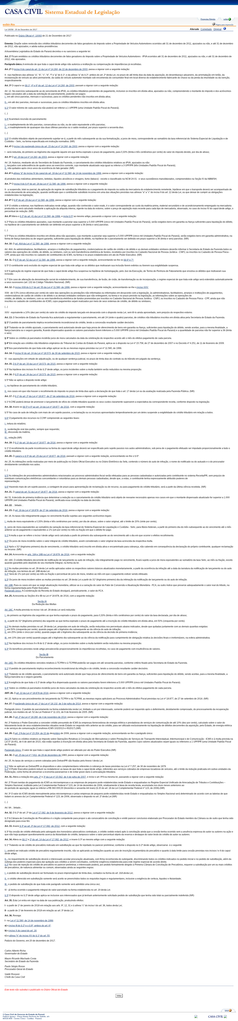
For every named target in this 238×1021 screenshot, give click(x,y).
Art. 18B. (9, 585)
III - (6, 432)
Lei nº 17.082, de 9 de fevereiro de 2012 (52, 812)
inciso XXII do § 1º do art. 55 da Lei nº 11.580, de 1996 (42, 287)
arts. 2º (37, 777)
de (48, 733)
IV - (6, 437)
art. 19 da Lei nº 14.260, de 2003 (30, 157)
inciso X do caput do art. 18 (22, 930)
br (58, 733)
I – (6, 124)
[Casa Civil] (216, 1020)
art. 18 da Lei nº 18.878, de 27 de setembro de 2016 (41, 510)
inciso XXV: (142, 287)
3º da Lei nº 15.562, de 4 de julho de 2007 (65, 777)
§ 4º (7, 119)
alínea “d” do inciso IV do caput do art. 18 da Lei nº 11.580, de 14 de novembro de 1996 (57, 173)
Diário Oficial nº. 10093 (30, 35)
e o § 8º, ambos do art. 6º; (38, 925)
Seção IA (42, 601)
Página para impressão (224, 25)
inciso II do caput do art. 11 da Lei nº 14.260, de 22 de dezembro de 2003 (51, 69)
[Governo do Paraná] (225, 1017)
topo (227, 1010)
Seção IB (43, 654)
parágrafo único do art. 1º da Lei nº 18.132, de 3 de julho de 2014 (48, 703)
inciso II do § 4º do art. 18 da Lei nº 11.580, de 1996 (40, 184)
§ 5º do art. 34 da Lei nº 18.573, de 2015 (35, 374)
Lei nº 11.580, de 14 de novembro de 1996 (31, 920)
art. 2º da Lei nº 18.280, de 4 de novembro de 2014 (40, 717)
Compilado (206, 29)
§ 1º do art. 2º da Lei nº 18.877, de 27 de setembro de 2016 (45, 396)
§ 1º (7, 108)
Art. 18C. (9, 610)
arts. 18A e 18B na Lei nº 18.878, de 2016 (48, 554)
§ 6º (7, 138)
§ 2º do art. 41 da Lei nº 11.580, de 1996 (40, 216)
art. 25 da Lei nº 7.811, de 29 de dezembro (36, 755)
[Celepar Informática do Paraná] (195, 1017)
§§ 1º (24, 839)
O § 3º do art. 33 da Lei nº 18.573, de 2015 (34, 364)
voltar (225, 19)
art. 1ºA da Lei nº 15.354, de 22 (31, 733)
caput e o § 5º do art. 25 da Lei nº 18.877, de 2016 (40, 456)
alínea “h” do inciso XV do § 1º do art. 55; (29, 935)
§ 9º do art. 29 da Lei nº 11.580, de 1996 (34, 200)
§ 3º (7, 546)
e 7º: (131, 260)
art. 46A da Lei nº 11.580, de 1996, (32, 243)
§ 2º (7, 541)
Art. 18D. (9, 663)
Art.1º (7, 739)
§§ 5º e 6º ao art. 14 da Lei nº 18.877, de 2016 (46, 407)
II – (6, 102)
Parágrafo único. (13, 590)
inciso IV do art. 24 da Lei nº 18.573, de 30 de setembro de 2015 (47, 353)
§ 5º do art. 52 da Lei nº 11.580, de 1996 (35, 260)
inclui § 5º (68, 216)
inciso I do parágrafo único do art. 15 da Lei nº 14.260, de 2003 (45, 146)
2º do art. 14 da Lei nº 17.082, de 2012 (49, 839)
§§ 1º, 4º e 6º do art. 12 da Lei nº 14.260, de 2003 (49, 85)
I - (6, 96)
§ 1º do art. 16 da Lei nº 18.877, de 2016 (35, 442)
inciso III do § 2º (17, 925)
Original (217, 29)
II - (6, 168)
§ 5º (7, 475)
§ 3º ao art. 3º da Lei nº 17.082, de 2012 (39, 826)
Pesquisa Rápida (208, 19)
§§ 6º (126, 260)
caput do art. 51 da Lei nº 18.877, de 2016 (36, 492)
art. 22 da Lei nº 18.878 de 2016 (32, 693)
